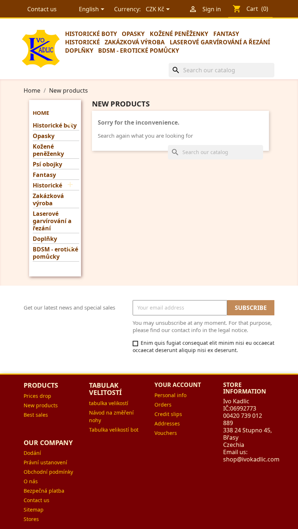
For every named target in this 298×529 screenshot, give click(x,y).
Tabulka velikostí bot (113, 429)
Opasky (133, 34)
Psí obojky (47, 164)
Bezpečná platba (44, 490)
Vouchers (165, 432)
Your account (177, 385)
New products (41, 405)
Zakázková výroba (135, 42)
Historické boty (91, 34)
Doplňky (79, 50)
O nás (31, 481)
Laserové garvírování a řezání (220, 42)
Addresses (167, 423)
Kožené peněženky (179, 34)
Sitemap (34, 509)
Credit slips (168, 414)
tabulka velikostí (108, 403)
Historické (82, 42)
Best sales (36, 414)
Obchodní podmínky (48, 471)
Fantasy (226, 34)
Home (41, 112)
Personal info (170, 395)
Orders (163, 404)
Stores (31, 519)
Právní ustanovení (45, 462)
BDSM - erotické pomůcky (138, 50)
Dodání (32, 452)
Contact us (42, 9)
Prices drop (37, 395)
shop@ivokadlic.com (251, 459)
